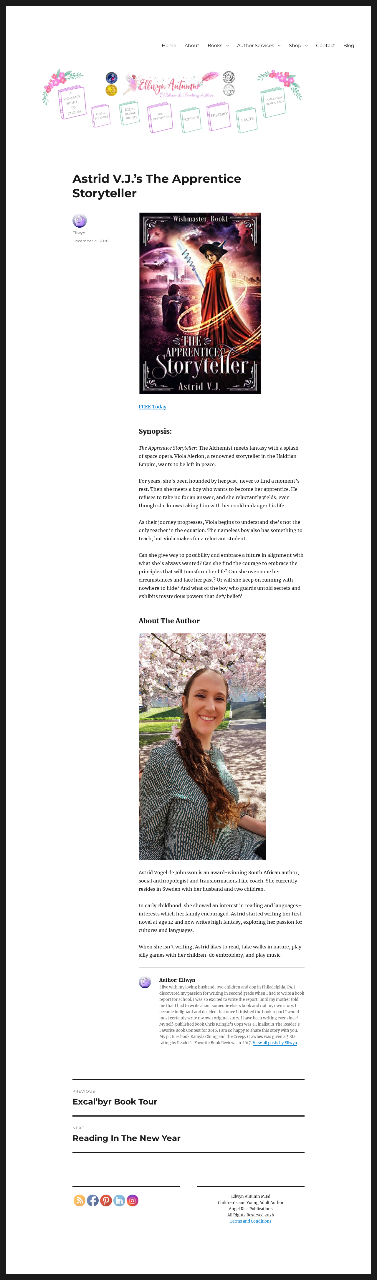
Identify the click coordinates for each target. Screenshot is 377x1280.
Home (169, 45)
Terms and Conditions (251, 1221)
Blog (348, 45)
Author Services (255, 45)
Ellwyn (78, 232)
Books (215, 45)
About (192, 45)
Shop (295, 45)
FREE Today (152, 407)
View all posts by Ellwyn (275, 1042)
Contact (325, 45)
